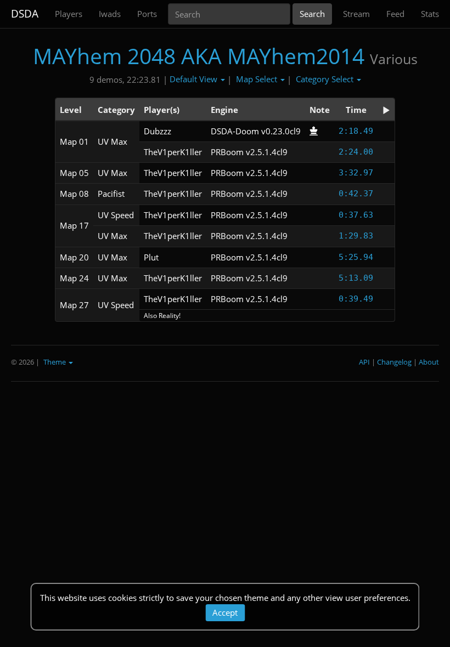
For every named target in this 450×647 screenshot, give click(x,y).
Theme (55, 362)
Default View (195, 78)
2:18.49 (356, 131)
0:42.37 (356, 193)
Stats (430, 13)
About (429, 362)
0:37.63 (356, 215)
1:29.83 (356, 236)
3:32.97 (356, 173)
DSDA (24, 14)
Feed (395, 13)
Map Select (257, 78)
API (364, 362)
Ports (147, 13)
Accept (225, 612)
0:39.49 (356, 299)
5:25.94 (356, 257)
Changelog (394, 362)
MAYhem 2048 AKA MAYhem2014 (198, 55)
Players (68, 13)
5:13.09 (356, 278)
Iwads (110, 13)
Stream (356, 13)
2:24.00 (356, 152)
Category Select (326, 78)
